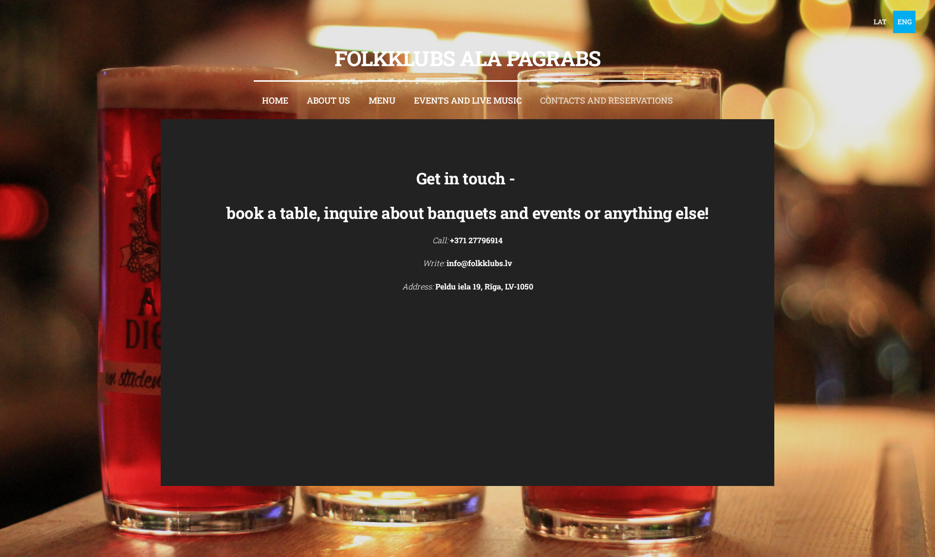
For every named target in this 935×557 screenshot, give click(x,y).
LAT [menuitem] (880, 21)
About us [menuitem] (328, 100)
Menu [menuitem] (382, 100)
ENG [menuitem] (905, 21)
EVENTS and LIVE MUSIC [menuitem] (468, 100)
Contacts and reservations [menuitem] (606, 100)
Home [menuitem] (275, 100)
